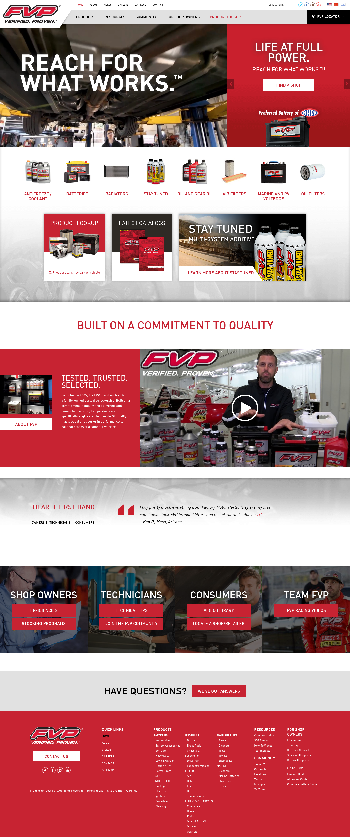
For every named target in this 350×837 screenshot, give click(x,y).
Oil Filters (313, 194)
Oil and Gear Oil (195, 194)
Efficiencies (294, 740)
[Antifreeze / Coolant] (38, 171)
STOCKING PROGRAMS (44, 624)
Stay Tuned (156, 194)
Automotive (162, 740)
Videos (108, 5)
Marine (222, 766)
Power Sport (163, 771)
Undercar (192, 735)
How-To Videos (263, 745)
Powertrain (162, 801)
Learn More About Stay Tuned (221, 273)
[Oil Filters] (313, 171)
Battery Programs (298, 760)
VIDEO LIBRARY (219, 611)
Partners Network (298, 750)
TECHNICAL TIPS (131, 611)
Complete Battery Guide (302, 784)
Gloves (223, 740)
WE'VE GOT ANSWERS (219, 691)
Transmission (195, 796)
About (93, 5)
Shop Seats (225, 760)
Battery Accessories (167, 745)
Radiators (116, 194)
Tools (222, 750)
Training (292, 745)
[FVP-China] (336, 4)
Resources (115, 17)
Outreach (260, 769)
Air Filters (234, 194)
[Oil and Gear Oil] (195, 171)
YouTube (259, 789)
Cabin (190, 781)
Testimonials (262, 750)
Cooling (160, 786)
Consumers (84, 522)
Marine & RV (163, 766)
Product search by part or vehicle (76, 272)
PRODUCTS (162, 730)
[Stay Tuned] (155, 171)
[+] (151, 522)
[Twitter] (300, 4)
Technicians (59, 522)
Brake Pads (194, 745)
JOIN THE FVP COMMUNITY (131, 624)
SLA (157, 776)
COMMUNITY (264, 758)
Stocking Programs (299, 755)
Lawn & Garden (164, 760)
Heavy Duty (162, 755)
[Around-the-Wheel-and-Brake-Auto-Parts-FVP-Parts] (288, 126)
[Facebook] (306, 4)
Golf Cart (160, 750)
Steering (160, 806)
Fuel (189, 786)
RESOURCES (264, 730)
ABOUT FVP (26, 425)
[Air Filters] (234, 171)
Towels (223, 755)
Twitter (258, 779)
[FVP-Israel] (343, 4)
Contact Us (56, 757)
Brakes (191, 740)
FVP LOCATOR (328, 17)
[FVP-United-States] (329, 4)
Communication (264, 735)
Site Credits (114, 790)
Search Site (279, 5)
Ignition (160, 796)
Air (189, 776)
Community (146, 17)
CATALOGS (295, 768)
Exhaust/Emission (198, 766)
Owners (38, 522)
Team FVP (260, 764)
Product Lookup (225, 17)
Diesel (191, 811)
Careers (123, 5)
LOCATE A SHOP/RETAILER (219, 624)
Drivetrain (193, 760)
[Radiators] (116, 171)
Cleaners (224, 745)
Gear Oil (192, 831)
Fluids (191, 816)
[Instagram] (312, 4)
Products (85, 17)
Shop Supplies (227, 735)
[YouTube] (318, 4)
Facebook (260, 774)
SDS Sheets (261, 740)
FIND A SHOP (288, 85)
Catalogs (140, 5)
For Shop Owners (183, 17)
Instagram (260, 784)
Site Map (108, 770)
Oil (188, 791)
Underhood (161, 781)
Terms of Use (95, 790)
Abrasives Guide (297, 779)
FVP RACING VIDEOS (306, 611)
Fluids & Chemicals (199, 801)
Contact (158, 5)
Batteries (77, 194)
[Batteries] (77, 171)
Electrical (161, 791)
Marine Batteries (229, 776)
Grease (191, 826)
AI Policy (131, 790)
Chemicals (193, 806)
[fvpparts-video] (245, 408)
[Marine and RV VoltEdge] (273, 171)
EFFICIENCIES (43, 611)
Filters (190, 771)
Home (80, 5)
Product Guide (296, 774)
